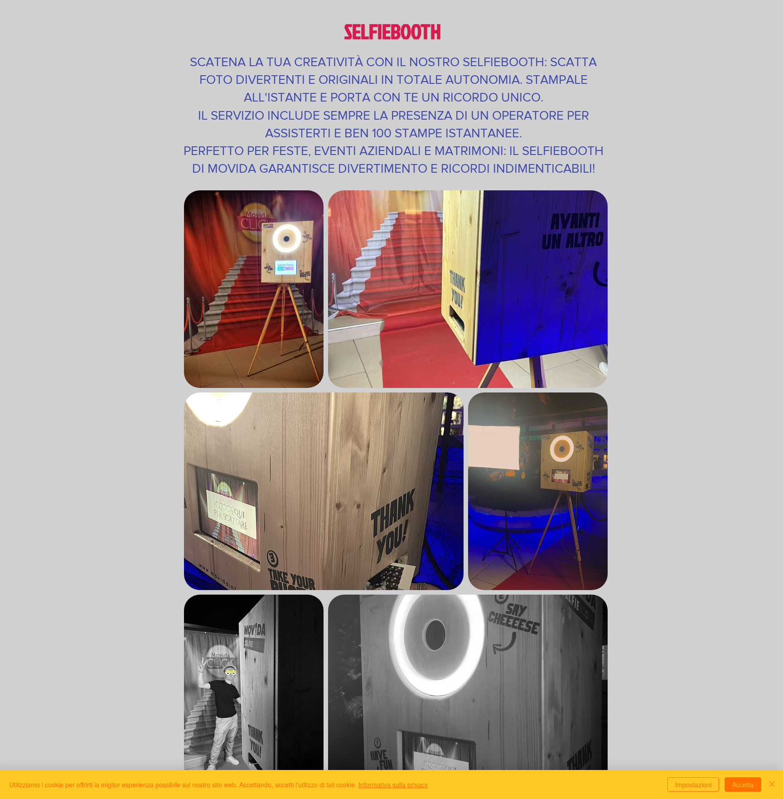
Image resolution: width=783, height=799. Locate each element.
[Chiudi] (772, 784)
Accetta (743, 784)
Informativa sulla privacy (393, 784)
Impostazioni (693, 784)
